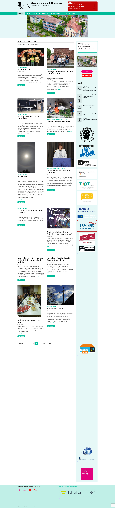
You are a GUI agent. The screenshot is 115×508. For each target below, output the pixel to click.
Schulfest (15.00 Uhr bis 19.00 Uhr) (90, 120)
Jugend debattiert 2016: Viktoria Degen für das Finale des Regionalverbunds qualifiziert (30, 260)
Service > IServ (83, 5)
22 (40, 343)
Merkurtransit (22, 177)
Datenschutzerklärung (30, 486)
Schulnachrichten (22, 67)
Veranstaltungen (61, 168)
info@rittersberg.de (85, 46)
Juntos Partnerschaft (52, 119)
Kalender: (80, 83)
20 (33, 343)
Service (63, 13)
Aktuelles (20, 13)
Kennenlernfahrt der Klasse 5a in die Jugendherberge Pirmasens (89, 96)
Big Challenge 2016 (23, 69)
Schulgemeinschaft (54, 13)
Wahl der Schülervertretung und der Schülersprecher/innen (90, 106)
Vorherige (21, 343)
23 (44, 343)
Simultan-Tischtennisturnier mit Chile (59, 122)
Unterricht (44, 13)
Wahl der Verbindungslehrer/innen (89, 114)
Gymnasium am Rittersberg (46, 3)
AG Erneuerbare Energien (55, 309)
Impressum (20, 486)
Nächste (49, 343)
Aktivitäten (71, 13)
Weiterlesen (21, 85)
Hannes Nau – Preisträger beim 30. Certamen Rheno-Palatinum (58, 259)
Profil (27, 13)
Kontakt (39, 486)
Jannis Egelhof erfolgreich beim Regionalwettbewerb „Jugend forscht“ (59, 233)
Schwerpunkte (35, 13)
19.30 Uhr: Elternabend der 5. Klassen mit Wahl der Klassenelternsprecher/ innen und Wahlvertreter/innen (89, 89)
